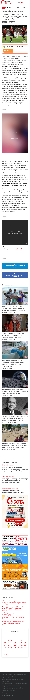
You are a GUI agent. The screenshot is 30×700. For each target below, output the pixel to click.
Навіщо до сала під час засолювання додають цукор (13, 491)
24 (5, 648)
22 (21, 645)
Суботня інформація (8, 465)
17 (5, 645)
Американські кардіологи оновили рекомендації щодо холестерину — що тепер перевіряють (13, 363)
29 (21, 648)
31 (5, 650)
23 (25, 645)
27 (15, 648)
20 (15, 645)
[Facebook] (24, 2)
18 (8, 645)
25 (8, 648)
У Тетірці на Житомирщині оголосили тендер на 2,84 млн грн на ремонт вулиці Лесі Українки (15, 469)
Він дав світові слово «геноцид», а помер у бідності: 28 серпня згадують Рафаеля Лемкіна (15, 418)
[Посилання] (6, 2)
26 (11, 648)
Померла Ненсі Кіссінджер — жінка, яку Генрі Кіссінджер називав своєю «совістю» (13, 335)
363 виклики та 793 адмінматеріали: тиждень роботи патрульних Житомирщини (13, 623)
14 (18, 642)
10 (5, 642)
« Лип (6, 654)
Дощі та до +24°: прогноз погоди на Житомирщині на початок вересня (13, 618)
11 (8, 642)
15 (21, 642)
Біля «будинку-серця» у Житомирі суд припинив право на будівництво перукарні (15, 480)
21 (18, 645)
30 (25, 648)
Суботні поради (13, 488)
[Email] (19, 2)
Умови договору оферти (9, 693)
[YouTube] (22, 2)
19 (11, 645)
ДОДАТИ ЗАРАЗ (8, 50)
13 (15, 642)
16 (25, 642)
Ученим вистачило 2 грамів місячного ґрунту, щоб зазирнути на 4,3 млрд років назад (15, 391)
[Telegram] (27, 2)
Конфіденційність (7, 695)
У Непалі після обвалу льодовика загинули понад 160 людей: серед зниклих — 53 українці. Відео (15, 445)
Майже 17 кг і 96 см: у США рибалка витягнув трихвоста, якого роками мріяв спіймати (13, 308)
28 (18, 648)
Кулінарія (5, 488)
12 (11, 642)
